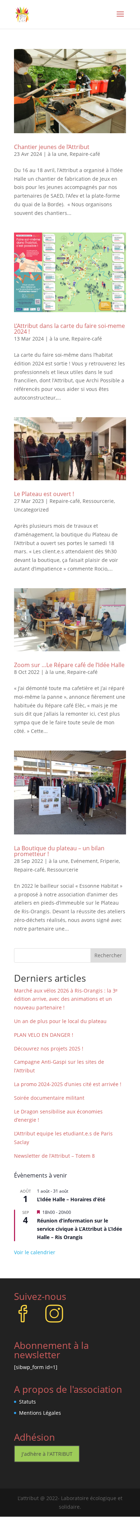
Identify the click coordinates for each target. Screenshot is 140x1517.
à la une (57, 153)
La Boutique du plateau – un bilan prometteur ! (59, 851)
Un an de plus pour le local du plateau (60, 1021)
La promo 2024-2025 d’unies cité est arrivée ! (67, 1084)
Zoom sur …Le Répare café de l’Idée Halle (69, 665)
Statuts (27, 1401)
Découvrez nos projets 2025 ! (48, 1048)
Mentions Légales (40, 1412)
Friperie (109, 860)
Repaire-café (85, 153)
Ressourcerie (98, 501)
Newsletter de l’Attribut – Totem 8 (54, 1155)
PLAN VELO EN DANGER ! (43, 1034)
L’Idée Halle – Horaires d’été (71, 1199)
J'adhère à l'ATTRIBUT (47, 1453)
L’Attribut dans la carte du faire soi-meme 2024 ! (69, 329)
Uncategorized (31, 509)
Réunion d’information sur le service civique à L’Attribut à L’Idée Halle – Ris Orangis (79, 1228)
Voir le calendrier (34, 1252)
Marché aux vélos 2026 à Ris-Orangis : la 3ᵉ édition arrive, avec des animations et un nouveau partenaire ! (65, 999)
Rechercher (108, 955)
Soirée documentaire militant (49, 1097)
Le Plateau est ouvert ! (44, 494)
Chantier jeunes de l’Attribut (51, 147)
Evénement (84, 860)
